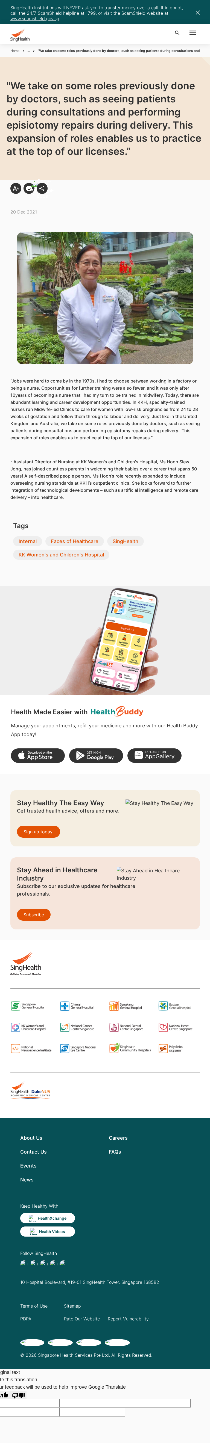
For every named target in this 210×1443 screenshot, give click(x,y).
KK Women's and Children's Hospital (61, 555)
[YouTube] (63, 1264)
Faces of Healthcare (74, 541)
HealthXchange (52, 1218)
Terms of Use (34, 1306)
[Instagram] (53, 1264)
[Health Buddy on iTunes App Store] (38, 755)
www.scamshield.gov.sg (34, 18)
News (27, 1180)
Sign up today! (39, 831)
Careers (118, 1138)
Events (28, 1166)
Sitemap (72, 1306)
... (28, 51)
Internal (28, 541)
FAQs (115, 1152)
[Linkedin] (44, 1264)
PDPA (25, 1318)
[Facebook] (24, 1264)
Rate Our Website (82, 1318)
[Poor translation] (18, 1395)
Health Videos (52, 1231)
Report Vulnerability (128, 1318)
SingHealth (125, 541)
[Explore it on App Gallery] (154, 755)
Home (14, 51)
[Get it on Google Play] (96, 755)
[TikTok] (34, 1264)
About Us (31, 1138)
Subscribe (34, 914)
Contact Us (33, 1152)
